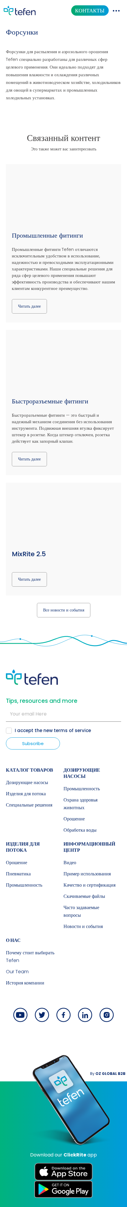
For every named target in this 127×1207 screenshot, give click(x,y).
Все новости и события (63, 610)
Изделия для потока (26, 793)
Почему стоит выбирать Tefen (30, 956)
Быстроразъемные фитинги (50, 401)
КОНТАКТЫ (90, 10)
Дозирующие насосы (27, 782)
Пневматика (18, 873)
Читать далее (29, 306)
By (108, 1073)
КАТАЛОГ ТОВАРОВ (29, 770)
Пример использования (87, 873)
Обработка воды (80, 830)
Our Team (17, 971)
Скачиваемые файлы (84, 896)
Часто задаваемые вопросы (81, 911)
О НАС (13, 940)
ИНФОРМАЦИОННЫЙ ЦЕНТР (89, 847)
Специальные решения (29, 805)
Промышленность (82, 788)
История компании (25, 982)
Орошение (74, 818)
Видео (70, 862)
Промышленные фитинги (47, 235)
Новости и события (83, 926)
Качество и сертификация (89, 885)
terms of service (72, 730)
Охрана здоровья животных (80, 803)
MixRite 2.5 (29, 554)
